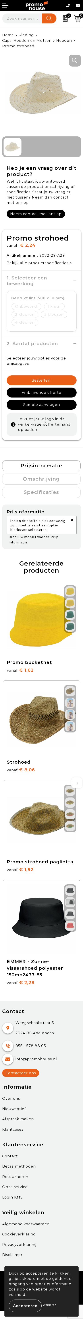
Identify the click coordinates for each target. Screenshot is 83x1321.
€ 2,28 (21, 982)
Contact (10, 1156)
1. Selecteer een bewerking (28, 280)
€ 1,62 (20, 670)
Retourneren (15, 1177)
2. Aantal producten (32, 343)
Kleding (26, 35)
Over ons (11, 1098)
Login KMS (12, 1197)
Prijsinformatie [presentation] (41, 466)
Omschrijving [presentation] (41, 479)
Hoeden (64, 40)
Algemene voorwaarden (26, 1224)
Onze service (15, 1187)
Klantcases (12, 1129)
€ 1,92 (20, 869)
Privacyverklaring (19, 1245)
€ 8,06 (21, 769)
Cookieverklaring (19, 1234)
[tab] (41, 465)
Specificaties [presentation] (41, 492)
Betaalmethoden (19, 1166)
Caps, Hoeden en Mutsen (27, 40)
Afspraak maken (18, 1119)
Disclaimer (12, 1255)
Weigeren (49, 1304)
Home (8, 35)
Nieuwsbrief (14, 1109)
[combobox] (22, 18)
